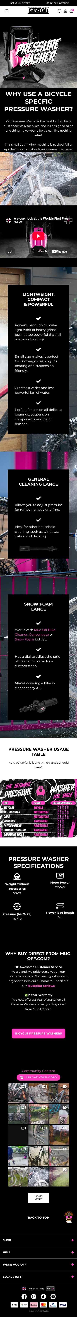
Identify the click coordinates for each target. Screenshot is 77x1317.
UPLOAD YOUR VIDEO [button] (41, 1077)
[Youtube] (53, 1296)
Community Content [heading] (38, 1071)
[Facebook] (24, 1296)
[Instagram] (33, 1296)
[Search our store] (59, 11)
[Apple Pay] (14, 1304)
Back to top (38, 1217)
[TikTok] (43, 1296)
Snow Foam (24, 639)
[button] (18, 1093)
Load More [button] (38, 1198)
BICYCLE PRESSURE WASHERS (38, 1033)
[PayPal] (53, 1304)
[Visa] (63, 1304)
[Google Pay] (24, 1304)
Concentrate (39, 635)
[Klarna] (33, 1304)
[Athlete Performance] (43, 1304)
